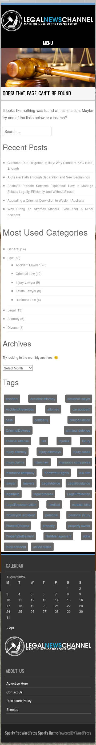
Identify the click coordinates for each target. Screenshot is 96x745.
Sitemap (12, 709)
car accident (81, 409)
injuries (64, 441)
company (41, 420)
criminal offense (17, 441)
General (13, 249)
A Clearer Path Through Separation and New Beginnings (48, 177)
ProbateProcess (17, 525)
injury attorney (16, 451)
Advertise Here (17, 683)
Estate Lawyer (26, 290)
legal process (43, 494)
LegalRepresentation (21, 504)
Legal (11, 310)
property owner (79, 525)
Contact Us (14, 692)
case (9, 420)
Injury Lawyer (25, 282)
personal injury (79, 515)
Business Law (26, 299)
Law (10, 257)
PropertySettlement (20, 536)
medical (54, 504)
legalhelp (12, 494)
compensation (80, 420)
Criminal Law (25, 273)
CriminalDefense (18, 430)
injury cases (81, 451)
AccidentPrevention (20, 409)
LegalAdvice (51, 483)
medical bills (81, 504)
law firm (84, 472)
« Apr (10, 627)
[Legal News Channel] (47, 20)
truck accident (16, 546)
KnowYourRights (57, 472)
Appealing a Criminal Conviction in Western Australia (45, 200)
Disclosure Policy (18, 700)
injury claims (15, 462)
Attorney (13, 318)
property (49, 525)
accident (12, 398)
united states (42, 546)
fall (44, 441)
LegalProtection (78, 494)
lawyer (10, 483)
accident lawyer (78, 398)
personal (51, 515)
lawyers (28, 483)
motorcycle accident (20, 515)
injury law (42, 462)
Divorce (13, 327)
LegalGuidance (79, 483)
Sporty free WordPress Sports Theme (31, 733)
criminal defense (78, 430)
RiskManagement (58, 536)
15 (69, 600)
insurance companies (74, 462)
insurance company (20, 472)
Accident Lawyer (28, 265)
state (86, 536)
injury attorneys (50, 451)
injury (86, 441)
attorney (53, 409)
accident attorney (42, 398)
